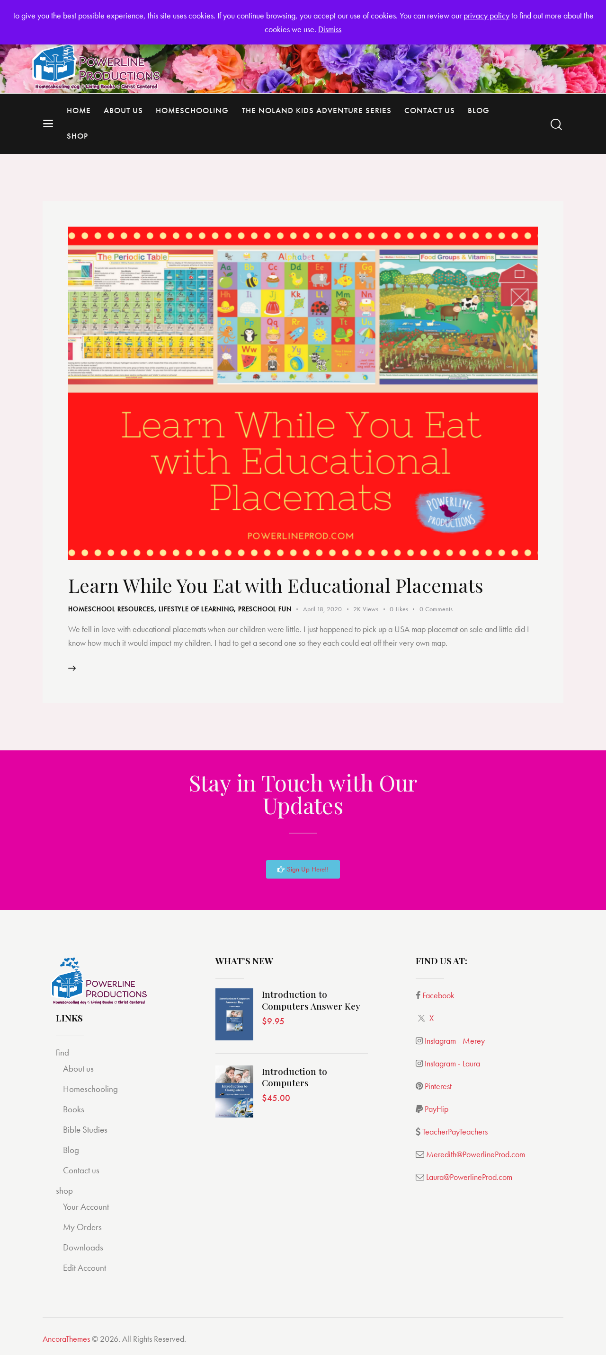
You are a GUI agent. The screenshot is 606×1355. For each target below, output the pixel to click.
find (62, 1052)
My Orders (82, 1227)
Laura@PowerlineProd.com (469, 1176)
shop (64, 1191)
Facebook (438, 995)
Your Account (86, 1207)
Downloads (83, 1247)
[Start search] (556, 124)
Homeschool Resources (111, 609)
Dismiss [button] (329, 29)
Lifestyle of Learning (196, 609)
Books (73, 1109)
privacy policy (486, 15)
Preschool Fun (264, 609)
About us (78, 1068)
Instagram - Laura (452, 1063)
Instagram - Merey (455, 1040)
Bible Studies (85, 1129)
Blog (71, 1150)
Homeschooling (90, 1089)
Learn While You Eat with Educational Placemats (275, 585)
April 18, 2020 (322, 609)
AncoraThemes (66, 1338)
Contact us (81, 1170)
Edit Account (84, 1268)
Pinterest (438, 1086)
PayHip (436, 1108)
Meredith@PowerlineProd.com (475, 1154)
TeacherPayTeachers (455, 1131)
